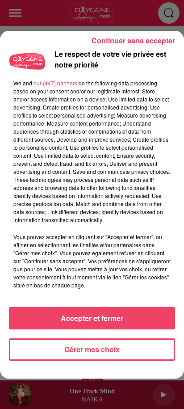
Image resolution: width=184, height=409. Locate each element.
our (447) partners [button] (55, 83)
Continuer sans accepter (133, 40)
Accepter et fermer (92, 318)
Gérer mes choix (92, 349)
